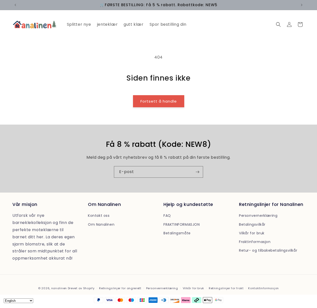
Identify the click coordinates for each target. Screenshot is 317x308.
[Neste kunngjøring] (301, 5)
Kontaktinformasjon (263, 288)
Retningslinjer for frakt (226, 288)
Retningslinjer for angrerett (120, 288)
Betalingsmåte (177, 233)
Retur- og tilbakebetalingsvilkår (268, 250)
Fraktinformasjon (255, 241)
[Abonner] (197, 172)
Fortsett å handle (158, 101)
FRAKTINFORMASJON (181, 224)
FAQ (167, 215)
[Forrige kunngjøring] (15, 5)
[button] (278, 24)
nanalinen (59, 288)
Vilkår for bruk (251, 233)
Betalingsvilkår (252, 224)
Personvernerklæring (258, 215)
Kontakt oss (99, 215)
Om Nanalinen (101, 224)
